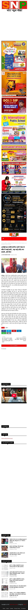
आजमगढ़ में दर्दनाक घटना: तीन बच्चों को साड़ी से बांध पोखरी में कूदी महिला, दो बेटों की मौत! (18, 586)
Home (2, 243)
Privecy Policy (17, 608)
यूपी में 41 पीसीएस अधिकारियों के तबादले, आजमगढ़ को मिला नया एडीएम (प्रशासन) (17, 566)
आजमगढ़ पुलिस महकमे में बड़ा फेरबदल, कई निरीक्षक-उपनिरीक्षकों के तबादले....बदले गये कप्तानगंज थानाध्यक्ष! (17, 573)
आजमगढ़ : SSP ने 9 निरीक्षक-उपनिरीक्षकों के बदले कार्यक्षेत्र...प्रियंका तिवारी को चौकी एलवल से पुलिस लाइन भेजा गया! (18, 594)
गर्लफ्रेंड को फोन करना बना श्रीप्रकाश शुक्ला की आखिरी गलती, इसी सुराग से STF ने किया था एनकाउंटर (18, 541)
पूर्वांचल (6, 243)
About (7, 608)
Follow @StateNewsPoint (7, 438)
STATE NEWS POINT (6, 254)
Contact (11, 608)
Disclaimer (23, 608)
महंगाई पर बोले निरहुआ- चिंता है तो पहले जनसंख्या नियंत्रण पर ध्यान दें (16, 547)
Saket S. (25, 604)
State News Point (13, 604)
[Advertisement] (11, 414)
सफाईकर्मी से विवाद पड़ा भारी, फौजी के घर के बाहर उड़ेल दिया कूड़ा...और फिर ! (17, 553)
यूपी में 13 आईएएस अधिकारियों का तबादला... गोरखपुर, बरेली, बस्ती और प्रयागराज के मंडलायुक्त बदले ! (17, 580)
